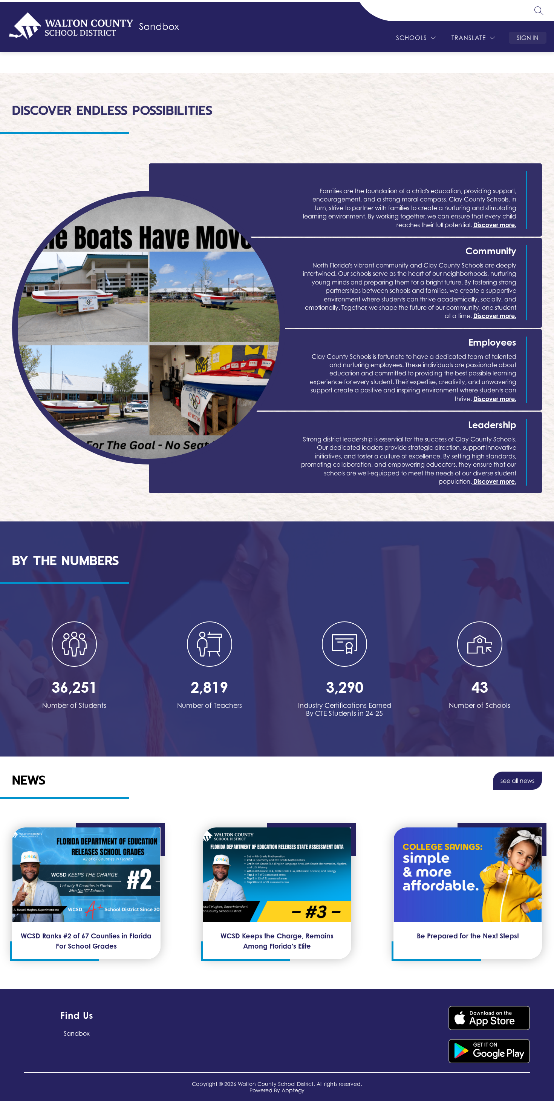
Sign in (528, 38)
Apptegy (293, 1090)
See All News (517, 780)
